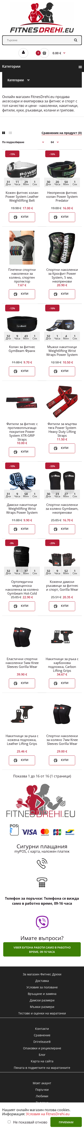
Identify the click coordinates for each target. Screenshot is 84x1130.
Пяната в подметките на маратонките (42, 1068)
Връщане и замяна (42, 994)
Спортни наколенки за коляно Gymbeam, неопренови (62, 508)
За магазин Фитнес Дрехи (42, 974)
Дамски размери (42, 1000)
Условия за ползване (42, 987)
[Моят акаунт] (23, 53)
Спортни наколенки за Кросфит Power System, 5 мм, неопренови (62, 275)
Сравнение (42, 1035)
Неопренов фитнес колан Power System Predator (62, 196)
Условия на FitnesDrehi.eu (48, 1114)
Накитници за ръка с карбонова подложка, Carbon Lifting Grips (62, 665)
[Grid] (3, 133)
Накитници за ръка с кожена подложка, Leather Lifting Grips (22, 740)
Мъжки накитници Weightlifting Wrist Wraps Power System (62, 351)
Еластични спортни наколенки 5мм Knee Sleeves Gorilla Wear (22, 663)
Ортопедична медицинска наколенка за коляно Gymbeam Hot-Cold (22, 587)
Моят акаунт (42, 1083)
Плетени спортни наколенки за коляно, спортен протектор (22, 275)
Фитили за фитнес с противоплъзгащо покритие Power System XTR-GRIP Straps (22, 432)
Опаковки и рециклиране (42, 1048)
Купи (24, 217)
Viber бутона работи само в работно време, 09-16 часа (42, 949)
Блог (42, 1055)
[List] (10, 133)
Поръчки (42, 1089)
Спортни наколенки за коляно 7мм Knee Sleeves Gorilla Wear (62, 740)
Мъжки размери (42, 1007)
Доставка (42, 981)
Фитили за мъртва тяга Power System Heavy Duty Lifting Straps (62, 430)
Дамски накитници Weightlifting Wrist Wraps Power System (22, 508)
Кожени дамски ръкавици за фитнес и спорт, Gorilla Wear (62, 585)
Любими (42, 1096)
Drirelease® (42, 1042)
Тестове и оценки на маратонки (42, 1013)
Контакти (42, 1029)
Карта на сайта (42, 1061)
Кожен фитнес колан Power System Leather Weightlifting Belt (22, 196)
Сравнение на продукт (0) (62, 133)
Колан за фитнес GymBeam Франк (22, 349)
